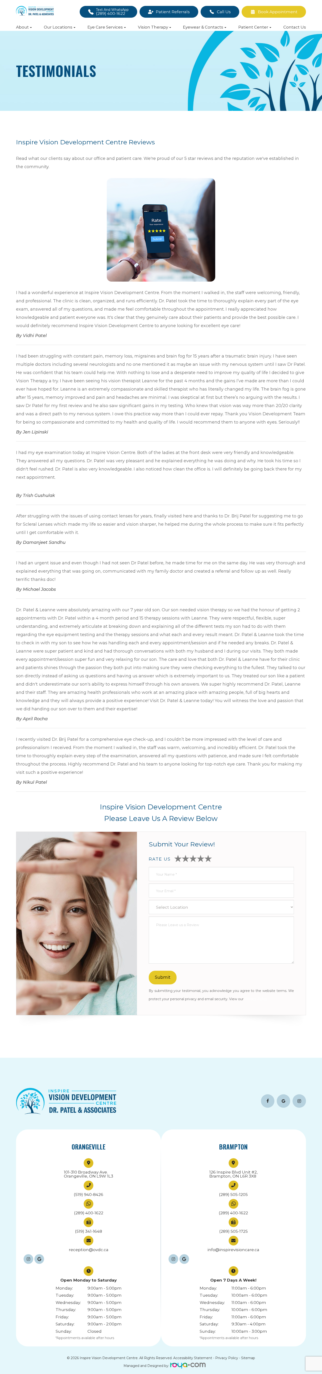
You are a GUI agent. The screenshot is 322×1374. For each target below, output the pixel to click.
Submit (162, 977)
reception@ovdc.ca (88, 1250)
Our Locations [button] (58, 27)
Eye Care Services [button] (105, 27)
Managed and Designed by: (146, 1366)
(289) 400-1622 (88, 1213)
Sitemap (248, 1358)
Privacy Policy (255, 999)
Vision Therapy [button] (153, 27)
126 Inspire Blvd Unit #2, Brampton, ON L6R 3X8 (233, 1174)
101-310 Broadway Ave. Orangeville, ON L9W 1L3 (88, 1174)
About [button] (22, 27)
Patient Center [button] (253, 27)
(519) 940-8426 (88, 1195)
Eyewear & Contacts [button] (203, 27)
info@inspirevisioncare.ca (233, 1250)
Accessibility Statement (192, 1358)
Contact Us (294, 27)
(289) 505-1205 (233, 1195)
